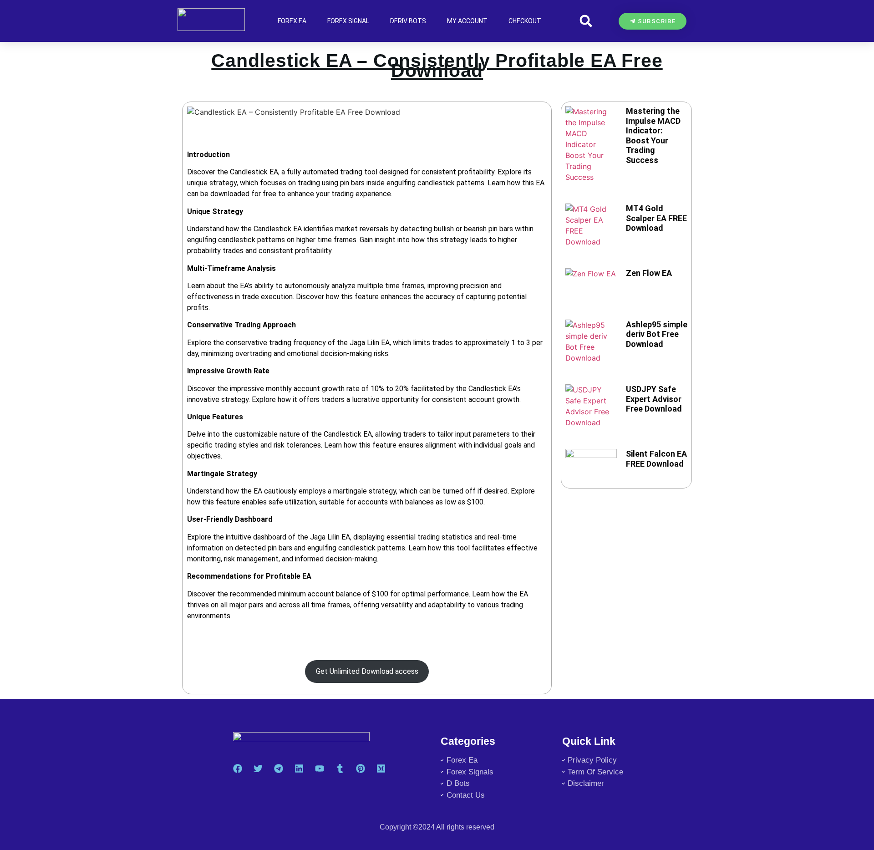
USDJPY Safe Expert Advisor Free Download (654, 398)
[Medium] (381, 768)
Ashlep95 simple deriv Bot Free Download (656, 334)
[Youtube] (319, 768)
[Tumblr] (340, 768)
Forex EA (292, 21)
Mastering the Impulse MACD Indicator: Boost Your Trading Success (653, 135)
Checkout (524, 21)
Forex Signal (348, 21)
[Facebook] (238, 768)
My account (467, 21)
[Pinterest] (360, 768)
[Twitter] (258, 768)
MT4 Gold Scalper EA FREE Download (656, 218)
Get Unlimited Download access (367, 671)
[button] (585, 21)
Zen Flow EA (649, 273)
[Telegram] (278, 768)
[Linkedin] (299, 768)
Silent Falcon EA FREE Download (656, 458)
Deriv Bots (408, 21)
